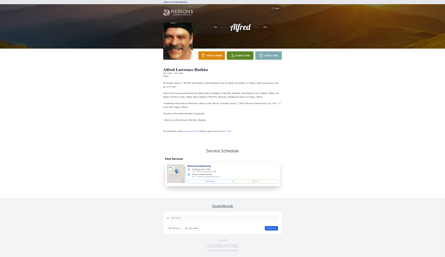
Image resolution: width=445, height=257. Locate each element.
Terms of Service (228, 247)
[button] (176, 171)
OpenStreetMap (225, 250)
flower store (226, 131)
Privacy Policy (216, 247)
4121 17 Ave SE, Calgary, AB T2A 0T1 (206, 177)
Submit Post (271, 228)
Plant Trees (255, 181)
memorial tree (191, 131)
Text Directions (210, 181)
